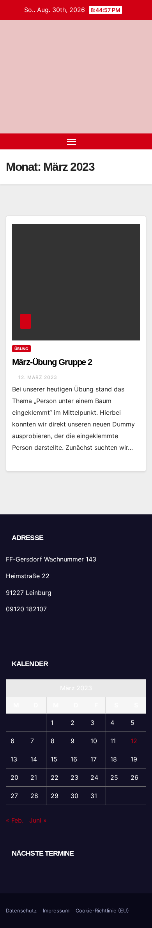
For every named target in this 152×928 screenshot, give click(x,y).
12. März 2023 (37, 377)
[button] (127, 141)
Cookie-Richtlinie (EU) (102, 910)
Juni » (38, 820)
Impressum (56, 910)
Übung (21, 348)
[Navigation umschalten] (71, 141)
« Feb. (14, 820)
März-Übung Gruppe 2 (52, 362)
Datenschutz (21, 910)
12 (134, 741)
